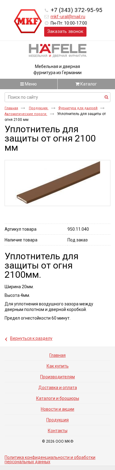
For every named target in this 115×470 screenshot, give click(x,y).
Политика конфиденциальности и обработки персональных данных (50, 459)
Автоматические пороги (26, 114)
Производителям (57, 376)
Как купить (58, 366)
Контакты (57, 430)
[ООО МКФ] (28, 21)
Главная (11, 108)
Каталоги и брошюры (57, 398)
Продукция (38, 108)
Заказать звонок (65, 31)
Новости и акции (57, 409)
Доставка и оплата (57, 387)
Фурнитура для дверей (78, 108)
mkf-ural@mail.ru (68, 16)
